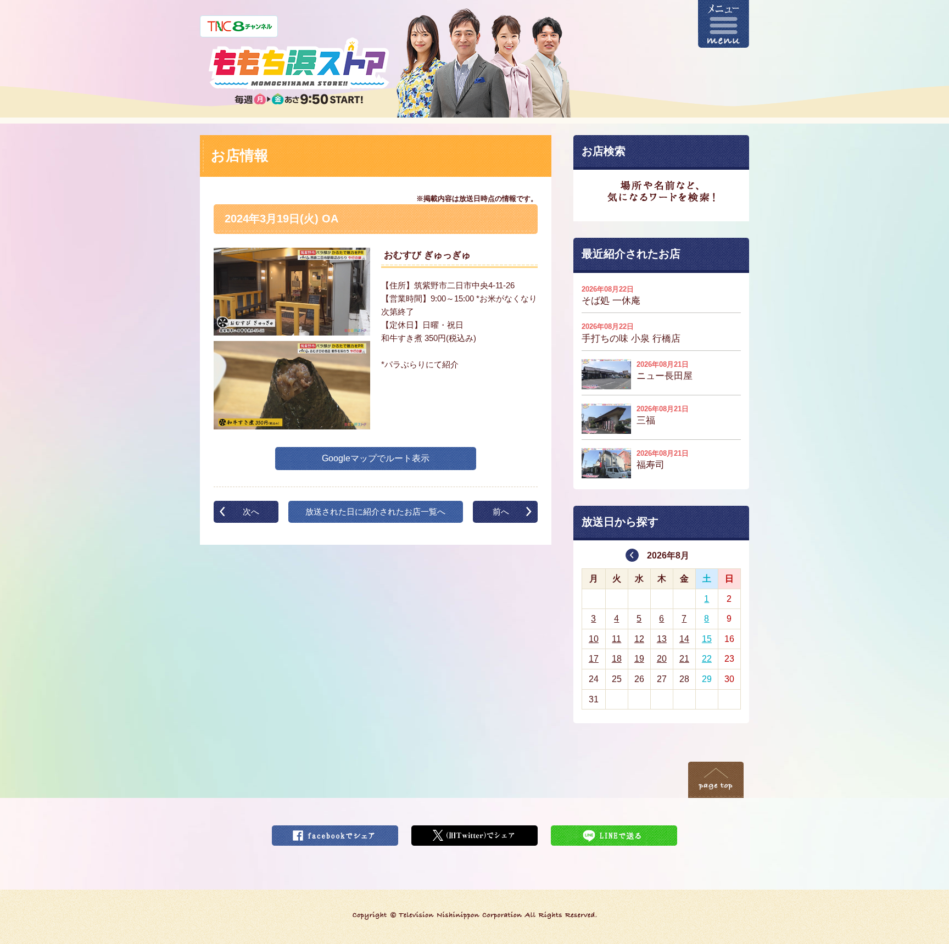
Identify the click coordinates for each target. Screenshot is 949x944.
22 (707, 658)
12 (639, 639)
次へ (251, 511)
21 (684, 658)
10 (594, 639)
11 (616, 639)
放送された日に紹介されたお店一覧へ (375, 511)
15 (707, 639)
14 (684, 639)
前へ (501, 511)
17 (594, 658)
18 (617, 658)
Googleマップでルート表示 (375, 458)
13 (662, 639)
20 (662, 658)
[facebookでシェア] (335, 832)
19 (639, 658)
